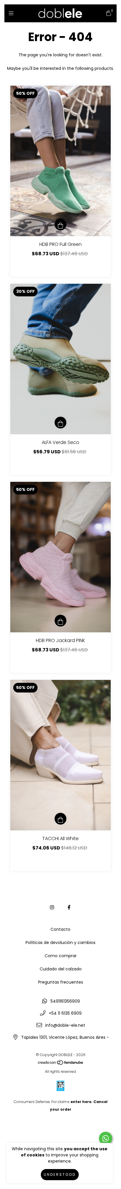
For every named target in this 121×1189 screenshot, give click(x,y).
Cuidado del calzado (61, 969)
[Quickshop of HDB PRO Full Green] (60, 224)
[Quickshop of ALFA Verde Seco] (60, 422)
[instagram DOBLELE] (52, 907)
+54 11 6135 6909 (65, 1013)
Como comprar (61, 956)
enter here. (81, 1101)
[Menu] (12, 13)
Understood (60, 1174)
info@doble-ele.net (65, 1025)
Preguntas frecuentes (60, 982)
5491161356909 (65, 1001)
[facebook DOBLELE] (69, 907)
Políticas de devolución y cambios (60, 942)
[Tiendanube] (60, 1063)
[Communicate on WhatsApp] (105, 1138)
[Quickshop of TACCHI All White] (60, 819)
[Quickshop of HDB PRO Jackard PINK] (60, 620)
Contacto (60, 929)
